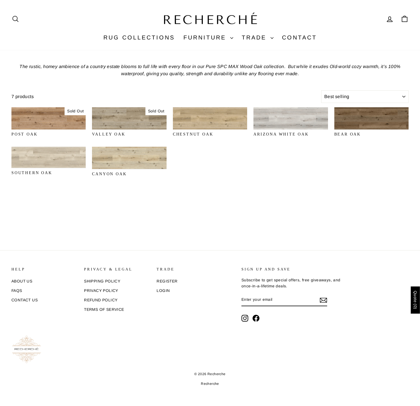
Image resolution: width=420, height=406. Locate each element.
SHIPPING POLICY (102, 281)
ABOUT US (21, 281)
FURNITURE (206, 37)
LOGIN (163, 290)
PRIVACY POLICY (101, 290)
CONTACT (299, 37)
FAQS (16, 290)
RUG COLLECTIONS (139, 37)
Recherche (210, 384)
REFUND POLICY (100, 300)
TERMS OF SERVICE (104, 309)
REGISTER (167, 281)
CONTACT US (24, 300)
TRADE (255, 37)
